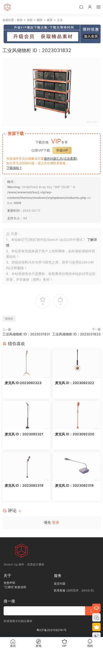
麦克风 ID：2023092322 (74, 383)
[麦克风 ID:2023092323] (26, 363)
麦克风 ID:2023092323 (23, 383)
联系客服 (59, 590)
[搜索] (81, 6)
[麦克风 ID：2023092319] (26, 466)
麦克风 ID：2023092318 (74, 485)
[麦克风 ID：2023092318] (77, 466)
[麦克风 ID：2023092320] (77, 415)
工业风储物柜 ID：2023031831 (26, 334)
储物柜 (9, 318)
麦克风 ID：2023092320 (74, 434)
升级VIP (62, 150)
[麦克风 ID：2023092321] (26, 415)
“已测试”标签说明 (15, 587)
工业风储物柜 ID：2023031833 (76, 334)
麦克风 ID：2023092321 (24, 434)
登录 (55, 522)
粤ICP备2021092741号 (51, 630)
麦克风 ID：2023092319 (24, 485)
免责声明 (9, 583)
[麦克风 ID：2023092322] (77, 363)
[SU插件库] (7, 7)
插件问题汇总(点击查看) (60, 158)
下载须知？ (14, 168)
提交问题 (59, 583)
